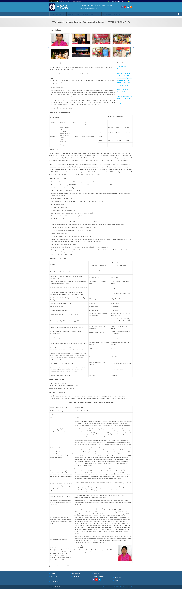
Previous (48, 47)
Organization (60, 14)
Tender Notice (75, 576)
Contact (121, 14)
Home (52, 14)
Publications (95, 14)
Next (133, 47)
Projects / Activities (73, 14)
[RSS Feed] (131, 7)
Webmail (117, 580)
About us (53, 573)
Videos (115, 14)
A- (71, 1)
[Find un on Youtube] (125, 7)
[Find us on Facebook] (122, 7)
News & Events (107, 14)
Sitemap (117, 575)
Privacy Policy (118, 577)
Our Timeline (54, 576)
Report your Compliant (99, 576)
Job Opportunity (76, 573)
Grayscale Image (77, 1)
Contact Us (96, 573)
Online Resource (55, 581)
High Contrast (63, 1)
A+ (68, 1)
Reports (85, 14)
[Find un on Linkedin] (128, 7)
